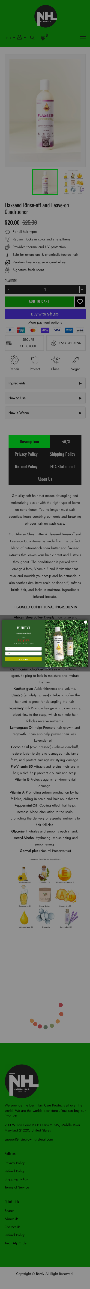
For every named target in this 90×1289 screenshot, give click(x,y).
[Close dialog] (85, 622)
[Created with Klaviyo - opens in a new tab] (45, 668)
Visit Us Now (23, 659)
